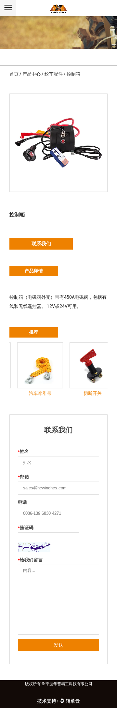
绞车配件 (54, 74)
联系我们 (41, 244)
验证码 (25, 527)
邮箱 (23, 476)
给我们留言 (30, 559)
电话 (22, 502)
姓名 (23, 451)
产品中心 (31, 74)
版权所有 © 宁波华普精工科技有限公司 (58, 684)
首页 (14, 74)
